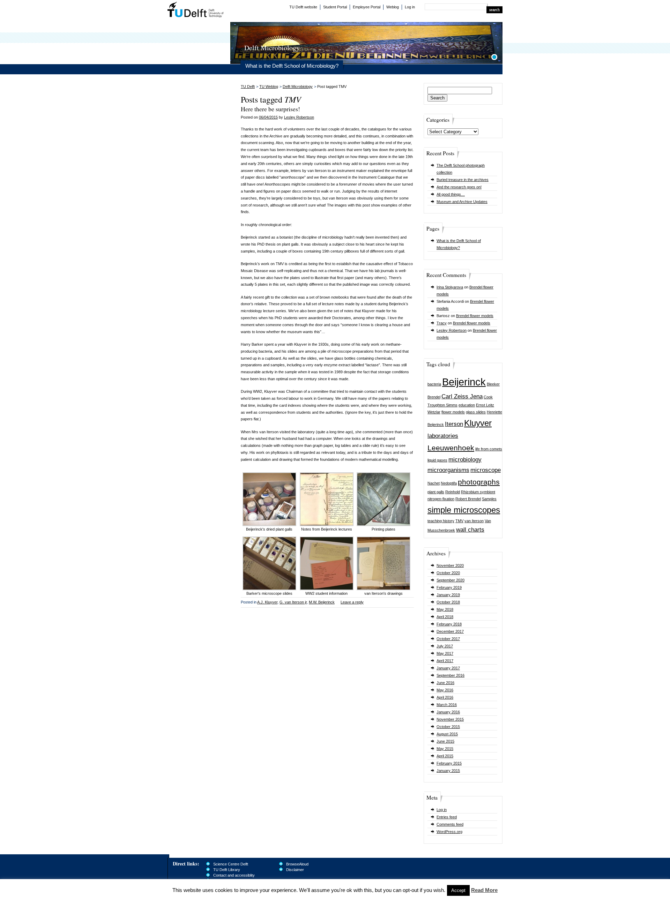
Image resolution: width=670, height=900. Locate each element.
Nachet (433, 483)
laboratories (442, 436)
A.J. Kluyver (267, 602)
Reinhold (452, 492)
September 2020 (450, 580)
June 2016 (445, 683)
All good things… (451, 194)
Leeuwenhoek (450, 448)
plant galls (435, 492)
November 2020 (450, 565)
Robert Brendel (468, 499)
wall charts (470, 529)
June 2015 (445, 741)
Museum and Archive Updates (462, 202)
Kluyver (478, 423)
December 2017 (450, 631)
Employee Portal (366, 7)
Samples (489, 499)
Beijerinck (464, 382)
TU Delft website (303, 7)
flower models (453, 412)
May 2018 (445, 609)
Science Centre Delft (230, 864)
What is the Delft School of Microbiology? (291, 66)
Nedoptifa (449, 483)
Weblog (392, 7)
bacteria (434, 384)
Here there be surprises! (270, 109)
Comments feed (450, 824)
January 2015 (448, 770)
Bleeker (493, 384)
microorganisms (448, 470)
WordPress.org (449, 832)
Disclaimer (295, 870)
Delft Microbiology (298, 86)
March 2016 (447, 705)
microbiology (465, 459)
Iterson (454, 424)
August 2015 (447, 734)
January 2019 (448, 595)
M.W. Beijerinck (322, 602)
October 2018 (448, 602)
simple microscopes (463, 510)
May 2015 (445, 749)
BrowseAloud (297, 864)
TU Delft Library (226, 870)
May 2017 (445, 653)
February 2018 (449, 624)
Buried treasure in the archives (463, 180)
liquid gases (437, 460)
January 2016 (448, 712)
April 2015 (445, 756)
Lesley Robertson (452, 330)
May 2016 (445, 690)
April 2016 (445, 697)
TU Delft (196, 10)
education (467, 405)
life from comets (488, 449)
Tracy (442, 323)
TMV (459, 521)
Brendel (433, 397)
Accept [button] (458, 890)
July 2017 (445, 646)
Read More (484, 890)
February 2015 (449, 763)
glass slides (476, 412)
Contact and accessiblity (234, 875)
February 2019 (449, 587)
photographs (479, 482)
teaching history (440, 521)
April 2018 (445, 617)
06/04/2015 (268, 117)
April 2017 (445, 661)
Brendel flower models (474, 316)
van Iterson (474, 521)
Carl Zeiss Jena (462, 396)
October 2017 (448, 639)
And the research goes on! (459, 187)
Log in (410, 7)
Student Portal (335, 7)
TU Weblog (268, 86)
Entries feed (447, 817)
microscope (485, 470)
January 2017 (448, 668)
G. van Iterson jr (293, 602)
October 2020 (448, 573)
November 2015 (450, 719)
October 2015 (448, 727)
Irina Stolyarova (450, 287)
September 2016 (450, 675)
